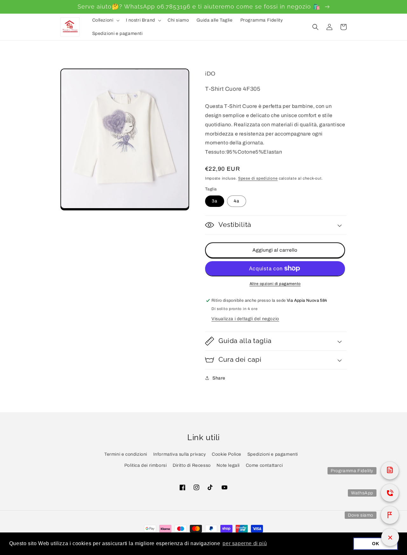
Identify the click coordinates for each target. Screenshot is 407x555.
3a (214, 201)
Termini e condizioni (125, 454)
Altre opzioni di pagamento (275, 283)
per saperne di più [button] (245, 543)
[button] (105, 20)
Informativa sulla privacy (179, 454)
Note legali (228, 465)
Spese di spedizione (258, 178)
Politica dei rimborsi (145, 465)
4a (236, 201)
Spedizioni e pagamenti (272, 454)
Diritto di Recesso (192, 465)
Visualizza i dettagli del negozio (245, 318)
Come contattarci (264, 465)
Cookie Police (226, 454)
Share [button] (218, 378)
